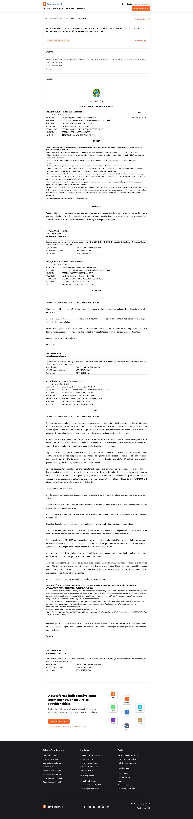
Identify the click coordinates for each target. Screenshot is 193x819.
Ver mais (49, 69)
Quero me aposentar (141, 4)
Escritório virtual (86, 771)
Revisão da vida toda (50, 759)
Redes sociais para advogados (91, 755)
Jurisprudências (56, 18)
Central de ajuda (124, 777)
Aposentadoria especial (52, 774)
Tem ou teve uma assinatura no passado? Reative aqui (66, 726)
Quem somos (123, 774)
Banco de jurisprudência (89, 763)
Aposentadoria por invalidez (53, 778)
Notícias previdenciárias (89, 789)
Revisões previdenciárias (127, 759)
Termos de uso (123, 785)
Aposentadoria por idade (52, 782)
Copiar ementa (137, 40)
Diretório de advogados (89, 767)
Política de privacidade (126, 789)
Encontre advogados (88, 781)
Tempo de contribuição (52, 771)
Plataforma (58, 8)
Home (45, 18)
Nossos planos (140, 8)
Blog (123, 4)
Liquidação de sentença (52, 763)
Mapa (120, 781)
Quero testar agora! (57, 721)
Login (129, 4)
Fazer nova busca (141, 19)
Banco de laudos (86, 759)
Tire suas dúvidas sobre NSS (90, 785)
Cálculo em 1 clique (50, 755)
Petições (70, 8)
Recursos (81, 8)
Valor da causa (48, 767)
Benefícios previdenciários (128, 755)
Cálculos (46, 8)
